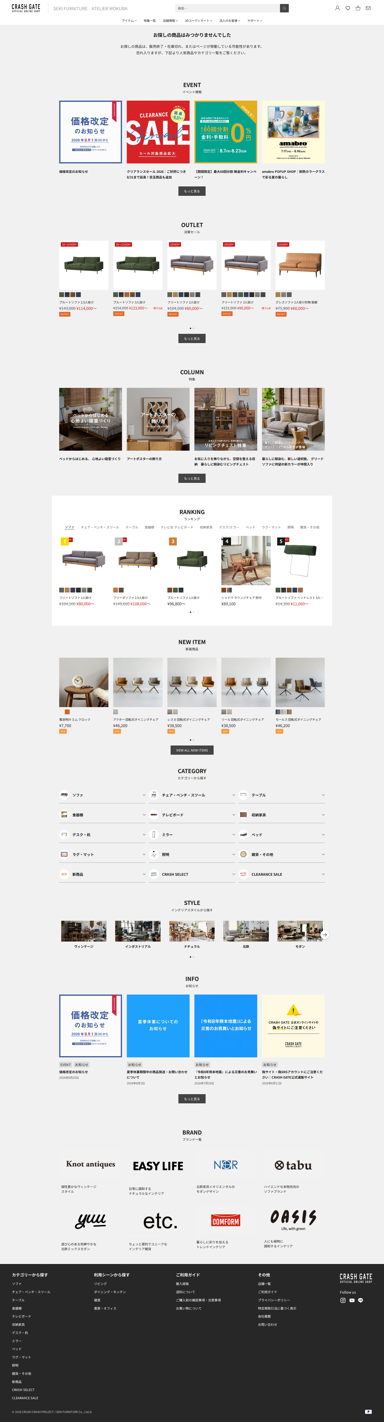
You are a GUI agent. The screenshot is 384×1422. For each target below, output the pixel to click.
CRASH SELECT (23, 1389)
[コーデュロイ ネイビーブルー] (181, 294)
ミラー (17, 1340)
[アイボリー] (61, 711)
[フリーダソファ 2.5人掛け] (137, 560)
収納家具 (18, 1324)
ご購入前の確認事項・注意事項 (198, 1300)
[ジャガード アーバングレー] (192, 294)
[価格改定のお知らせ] (90, 132)
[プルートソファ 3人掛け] (137, 265)
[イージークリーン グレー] (169, 294)
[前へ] (59, 281)
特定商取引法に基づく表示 (277, 1308)
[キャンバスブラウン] (121, 590)
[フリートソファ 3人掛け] (246, 265)
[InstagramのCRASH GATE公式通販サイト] (343, 1301)
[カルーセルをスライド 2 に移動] (193, 328)
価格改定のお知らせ (73, 171)
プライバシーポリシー (274, 1300)
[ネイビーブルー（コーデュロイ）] (78, 294)
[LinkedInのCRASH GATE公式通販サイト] (361, 1301)
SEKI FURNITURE (70, 8)
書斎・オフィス (105, 1308)
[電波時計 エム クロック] (83, 682)
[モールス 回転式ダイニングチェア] (300, 682)
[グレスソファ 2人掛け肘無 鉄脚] (300, 265)
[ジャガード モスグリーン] (197, 294)
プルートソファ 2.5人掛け (76, 302)
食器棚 (17, 1308)
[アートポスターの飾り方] (158, 419)
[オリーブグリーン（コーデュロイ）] (61, 294)
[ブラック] (229, 590)
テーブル (18, 1300)
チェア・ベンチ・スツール (31, 1291)
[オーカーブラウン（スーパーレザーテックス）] (72, 294)
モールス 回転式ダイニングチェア (298, 719)
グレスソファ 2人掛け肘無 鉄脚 (296, 302)
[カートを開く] (358, 8)
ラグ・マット (21, 1357)
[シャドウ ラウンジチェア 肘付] (246, 560)
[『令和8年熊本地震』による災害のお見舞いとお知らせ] (225, 1026)
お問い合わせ (267, 1324)
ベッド (17, 1348)
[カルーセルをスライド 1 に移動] (190, 328)
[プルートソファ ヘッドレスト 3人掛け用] (300, 560)
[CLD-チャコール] (278, 711)
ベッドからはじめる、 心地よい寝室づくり (90, 458)
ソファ (17, 1283)
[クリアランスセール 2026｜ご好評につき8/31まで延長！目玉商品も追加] (158, 132)
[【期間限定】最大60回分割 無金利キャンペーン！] (225, 132)
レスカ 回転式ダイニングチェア (188, 719)
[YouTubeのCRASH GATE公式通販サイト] (352, 1301)
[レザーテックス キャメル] (175, 294)
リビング (100, 1283)
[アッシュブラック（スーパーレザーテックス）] (67, 294)
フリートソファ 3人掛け (237, 302)
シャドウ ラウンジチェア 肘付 (241, 597)
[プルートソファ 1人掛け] (192, 560)
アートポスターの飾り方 (144, 458)
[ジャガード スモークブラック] (186, 294)
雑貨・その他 (21, 1373)
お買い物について (189, 1308)
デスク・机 (20, 1332)
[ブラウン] (223, 590)
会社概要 (264, 1316)
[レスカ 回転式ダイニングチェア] (192, 682)
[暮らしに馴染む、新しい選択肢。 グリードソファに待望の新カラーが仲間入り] (293, 419)
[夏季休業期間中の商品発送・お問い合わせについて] (158, 1026)
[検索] (284, 8)
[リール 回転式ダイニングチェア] (246, 682)
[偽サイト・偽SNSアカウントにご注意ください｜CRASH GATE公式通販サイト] (293, 1026)
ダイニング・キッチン (110, 1291)
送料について (185, 1291)
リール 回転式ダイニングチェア (242, 719)
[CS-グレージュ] (169, 711)
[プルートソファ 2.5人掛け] (83, 265)
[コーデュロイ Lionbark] (235, 294)
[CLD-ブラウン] (289, 711)
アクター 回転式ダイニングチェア (135, 719)
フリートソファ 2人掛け (183, 302)
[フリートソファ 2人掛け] (192, 265)
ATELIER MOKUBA (109, 8)
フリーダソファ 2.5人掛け (130, 597)
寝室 (97, 1300)
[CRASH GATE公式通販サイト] (26, 8)
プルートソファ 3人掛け (129, 302)
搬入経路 (182, 1283)
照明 (15, 1365)
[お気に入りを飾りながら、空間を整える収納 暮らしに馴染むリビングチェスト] (225, 419)
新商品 (17, 1381)
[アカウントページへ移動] (337, 8)
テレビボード (21, 1316)
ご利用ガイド (267, 1291)
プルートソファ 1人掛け (183, 597)
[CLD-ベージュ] (283, 711)
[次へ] (324, 281)
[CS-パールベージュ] (115, 711)
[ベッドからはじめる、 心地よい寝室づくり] (90, 419)
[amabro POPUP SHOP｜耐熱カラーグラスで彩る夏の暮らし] (293, 132)
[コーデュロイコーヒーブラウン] (126, 294)
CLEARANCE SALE (25, 1397)
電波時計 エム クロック (74, 719)
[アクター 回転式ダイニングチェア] (137, 682)
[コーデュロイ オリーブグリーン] (240, 294)
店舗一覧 (264, 1283)
